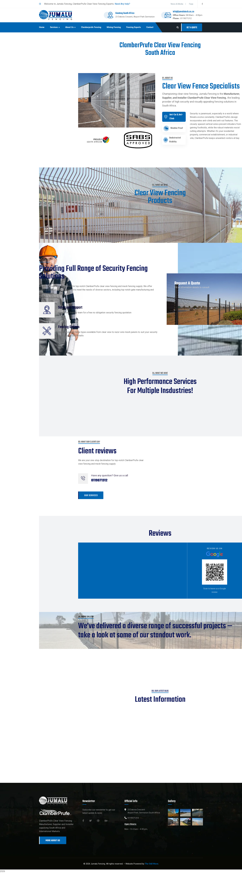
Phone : (176, 18)
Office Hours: (179, 15)
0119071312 (186, 18)
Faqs (191, 4)
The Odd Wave (151, 863)
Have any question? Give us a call (109, 475)
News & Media (177, 4)
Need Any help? (122, 4)
